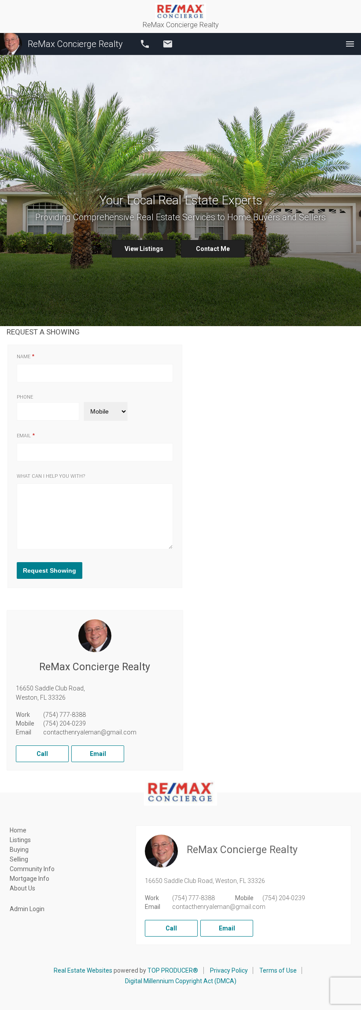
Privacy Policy (229, 970)
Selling (19, 859)
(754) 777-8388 (64, 714)
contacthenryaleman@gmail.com (89, 732)
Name (23, 357)
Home (18, 830)
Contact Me (213, 248)
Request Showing (49, 570)
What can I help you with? (51, 476)
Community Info (32, 868)
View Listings (144, 248)
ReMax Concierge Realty (75, 44)
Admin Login (27, 908)
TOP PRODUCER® (172, 970)
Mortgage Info (29, 878)
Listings (20, 839)
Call (145, 44)
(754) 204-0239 (64, 723)
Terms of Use (278, 970)
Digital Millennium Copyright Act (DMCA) (180, 981)
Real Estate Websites (83, 970)
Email (168, 44)
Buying (19, 849)
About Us (22, 888)
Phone (25, 397)
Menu (350, 44)
